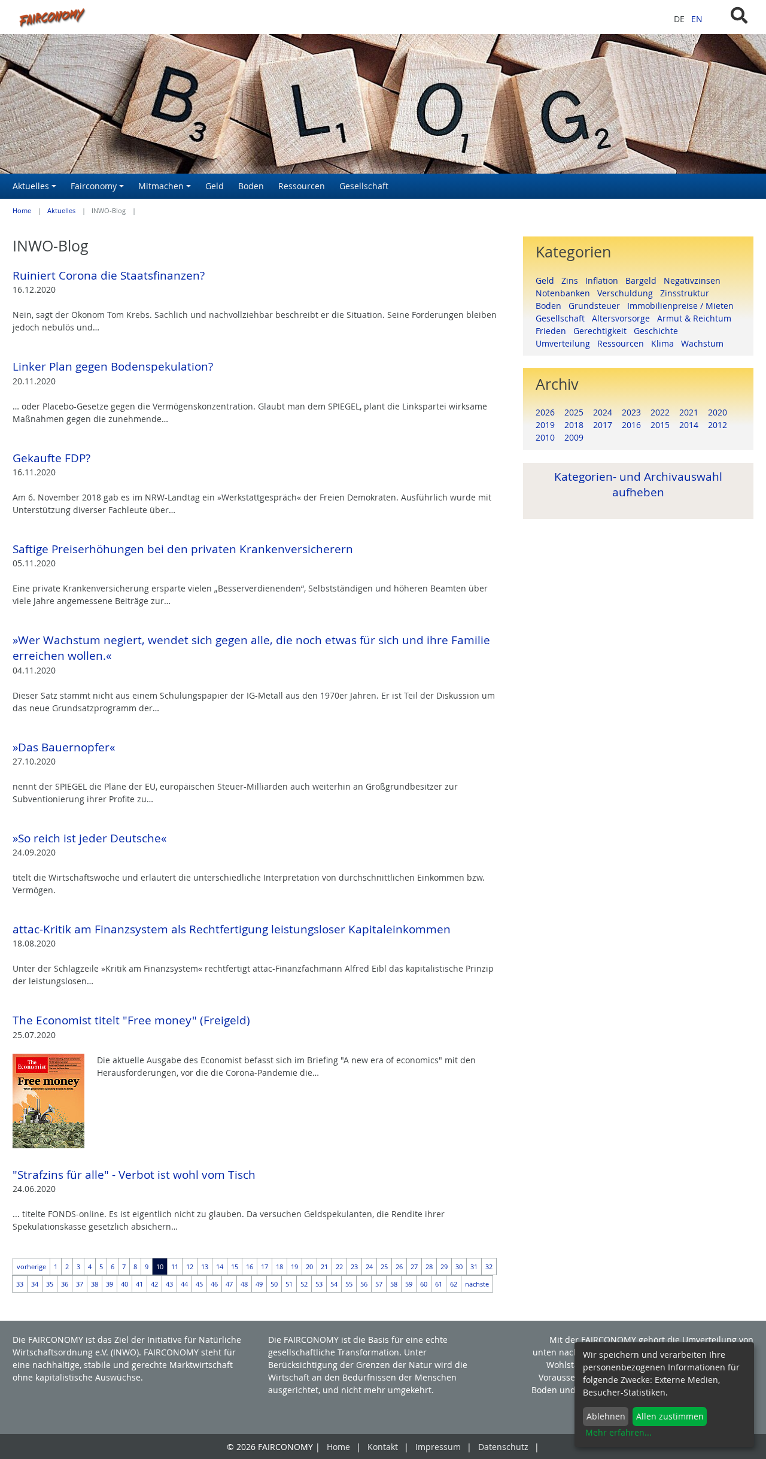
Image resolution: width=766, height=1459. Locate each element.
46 (214, 1283)
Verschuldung (628, 293)
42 (154, 1283)
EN (697, 19)
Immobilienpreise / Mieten (682, 305)
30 (459, 1266)
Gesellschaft (564, 318)
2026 (545, 412)
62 (453, 1283)
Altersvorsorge (624, 318)
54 (334, 1283)
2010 (545, 437)
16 (249, 1266)
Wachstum (704, 343)
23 (354, 1266)
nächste (477, 1283)
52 (304, 1283)
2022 (660, 412)
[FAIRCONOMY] (255, 17)
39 (109, 1283)
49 (259, 1283)
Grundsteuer (598, 305)
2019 (545, 424)
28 (429, 1266)
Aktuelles (61, 211)
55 (348, 1283)
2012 (717, 424)
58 (393, 1283)
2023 (631, 412)
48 (244, 1283)
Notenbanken (566, 293)
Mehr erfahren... (618, 1432)
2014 (688, 424)
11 (174, 1266)
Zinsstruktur (687, 293)
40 (124, 1283)
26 (399, 1266)
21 (324, 1266)
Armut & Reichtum (696, 318)
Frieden (554, 330)
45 (199, 1283)
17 (264, 1266)
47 (229, 1283)
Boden (552, 305)
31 (474, 1266)
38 (94, 1283)
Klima (666, 343)
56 (363, 1283)
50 (274, 1283)
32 (489, 1266)
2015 (660, 424)
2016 (631, 424)
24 (369, 1266)
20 (309, 1266)
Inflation (605, 280)
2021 (688, 412)
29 (444, 1266)
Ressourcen (624, 343)
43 (169, 1283)
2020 (717, 412)
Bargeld (644, 280)
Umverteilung (566, 343)
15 (234, 1266)
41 (139, 1283)
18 (279, 1266)
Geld (548, 280)
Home (22, 211)
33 (19, 1283)
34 (34, 1283)
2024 (602, 412)
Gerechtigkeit (603, 330)
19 (294, 1266)
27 (414, 1266)
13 (204, 1266)
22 (339, 1266)
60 (423, 1283)
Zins (573, 280)
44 (184, 1283)
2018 (573, 424)
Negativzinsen (694, 280)
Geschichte (658, 330)
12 (189, 1266)
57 (378, 1283)
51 (289, 1283)
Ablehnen (605, 1416)
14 (219, 1266)
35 (49, 1283)
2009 (573, 437)
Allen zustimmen (670, 1416)
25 (384, 1266)
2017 (602, 424)
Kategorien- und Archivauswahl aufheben (638, 484)
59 (408, 1283)
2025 (573, 412)
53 (319, 1283)
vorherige (31, 1266)
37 (79, 1283)
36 (64, 1283)
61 (438, 1283)
